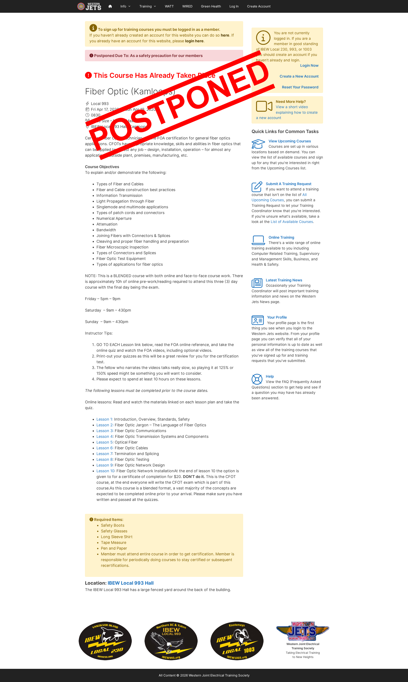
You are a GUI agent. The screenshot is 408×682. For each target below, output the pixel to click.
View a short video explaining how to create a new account (287, 112)
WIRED (187, 6)
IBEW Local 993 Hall (131, 583)
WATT (169, 6)
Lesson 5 (104, 442)
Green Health (211, 6)
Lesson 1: (104, 419)
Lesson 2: (105, 425)
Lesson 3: (105, 430)
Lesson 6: (105, 448)
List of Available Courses (292, 222)
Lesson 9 (104, 465)
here (225, 35)
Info (123, 6)
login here (194, 41)
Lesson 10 (105, 471)
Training (145, 6)
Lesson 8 (104, 459)
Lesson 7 (104, 453)
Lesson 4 (104, 436)
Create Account (259, 6)
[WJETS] (89, 6)
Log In (234, 6)
